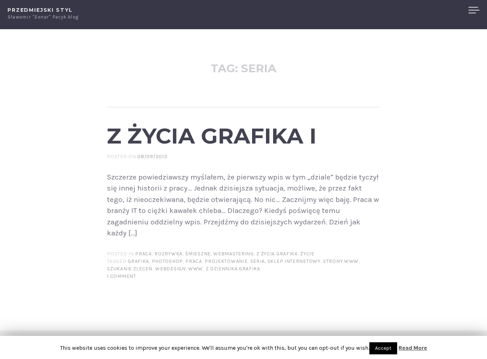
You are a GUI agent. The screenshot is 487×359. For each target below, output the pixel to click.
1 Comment (121, 276)
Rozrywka (168, 254)
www (195, 269)
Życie (307, 254)
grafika (138, 261)
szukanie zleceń (130, 269)
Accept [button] (383, 348)
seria (257, 261)
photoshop (167, 261)
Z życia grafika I (212, 136)
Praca (143, 254)
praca (193, 261)
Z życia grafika (277, 254)
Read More (413, 347)
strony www (341, 261)
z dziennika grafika (233, 269)
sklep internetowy (294, 261)
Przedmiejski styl (40, 10)
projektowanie (226, 261)
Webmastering (233, 254)
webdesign (170, 269)
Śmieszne (198, 254)
